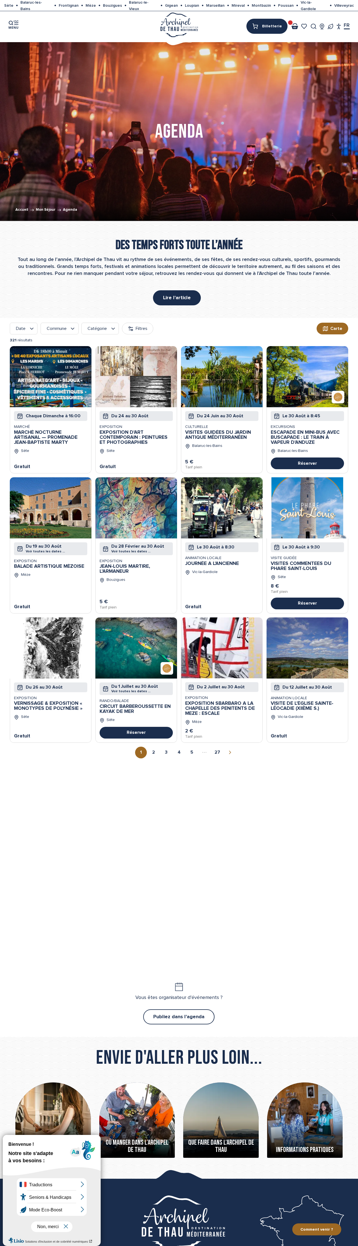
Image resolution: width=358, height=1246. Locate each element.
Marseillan (215, 6)
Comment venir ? (316, 1229)
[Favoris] (305, 26)
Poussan (286, 6)
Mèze (91, 6)
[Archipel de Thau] (179, 24)
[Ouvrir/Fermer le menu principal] (13, 24)
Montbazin (261, 6)
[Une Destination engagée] (330, 26)
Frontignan (69, 6)
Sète (8, 6)
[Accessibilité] (338, 26)
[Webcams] (322, 26)
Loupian (192, 6)
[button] (313, 26)
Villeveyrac (344, 6)
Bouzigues (112, 6)
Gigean (171, 6)
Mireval (238, 6)
